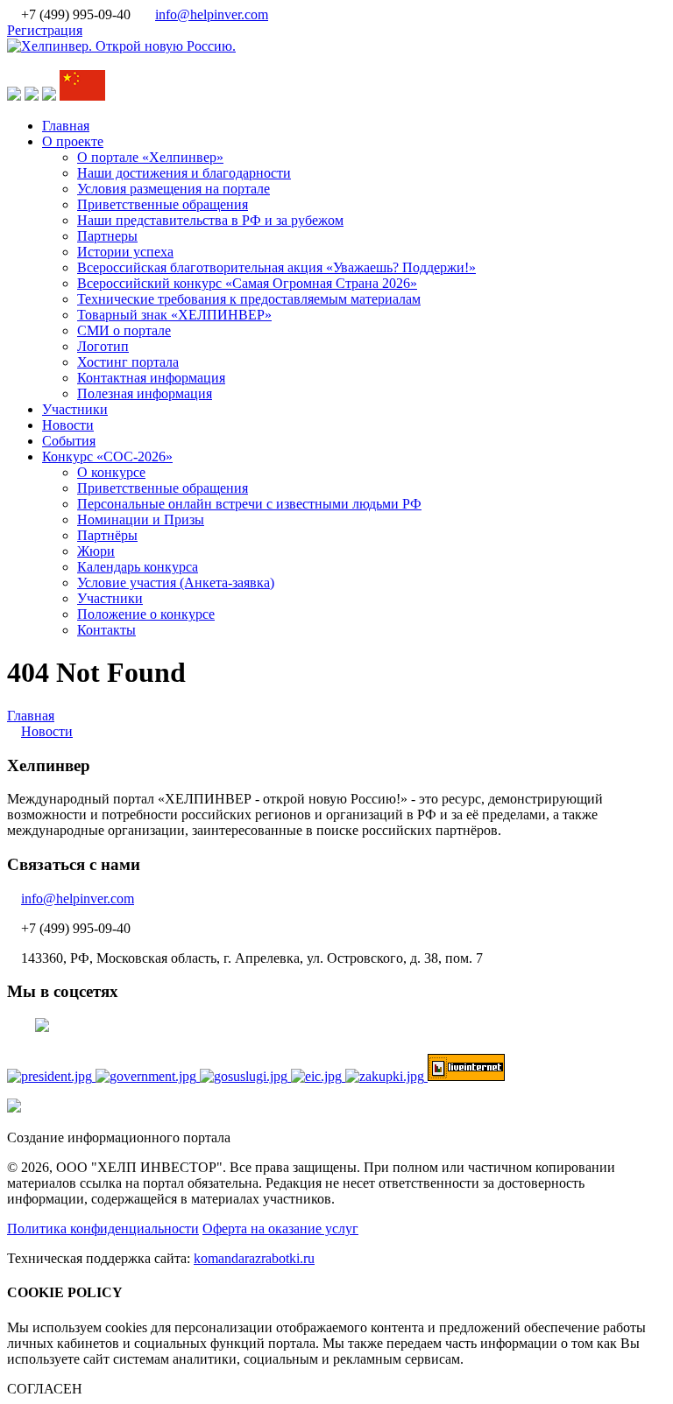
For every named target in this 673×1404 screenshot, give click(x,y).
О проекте (72, 141)
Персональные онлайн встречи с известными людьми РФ (249, 503)
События (69, 440)
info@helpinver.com (211, 14)
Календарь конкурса (137, 566)
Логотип (103, 346)
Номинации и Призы (140, 519)
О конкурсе (111, 472)
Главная (65, 125)
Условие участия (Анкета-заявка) (175, 582)
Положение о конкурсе (146, 614)
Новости (68, 425)
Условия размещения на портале (173, 188)
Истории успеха (125, 251)
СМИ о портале (124, 330)
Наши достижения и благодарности (184, 172)
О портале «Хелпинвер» (150, 157)
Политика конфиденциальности (103, 1228)
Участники (75, 409)
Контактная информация (151, 377)
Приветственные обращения (162, 204)
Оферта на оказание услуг (280, 1228)
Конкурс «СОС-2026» (107, 456)
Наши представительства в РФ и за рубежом (210, 220)
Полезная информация (144, 393)
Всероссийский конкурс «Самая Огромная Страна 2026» (247, 283)
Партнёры (107, 535)
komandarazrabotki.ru (254, 1258)
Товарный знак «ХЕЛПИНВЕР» (174, 314)
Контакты (106, 629)
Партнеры (107, 235)
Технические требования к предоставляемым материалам (249, 298)
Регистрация (44, 30)
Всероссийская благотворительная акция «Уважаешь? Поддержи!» (276, 267)
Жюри (96, 551)
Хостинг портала (128, 362)
